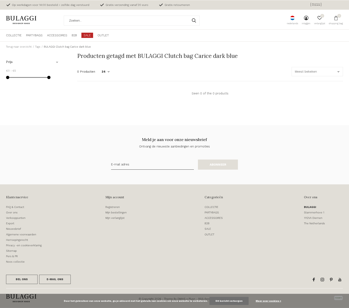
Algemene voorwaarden (21, 234)
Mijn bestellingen (116, 212)
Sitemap (11, 250)
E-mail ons (55, 279)
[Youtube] (339, 279)
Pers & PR (12, 256)
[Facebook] (314, 279)
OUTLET (103, 35)
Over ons (12, 212)
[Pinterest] (331, 279)
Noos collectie (15, 261)
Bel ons (22, 279)
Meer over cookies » (268, 301)
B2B (74, 35)
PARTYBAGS (34, 35)
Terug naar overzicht (19, 46)
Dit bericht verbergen (229, 301)
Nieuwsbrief (13, 228)
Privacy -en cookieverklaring (24, 245)
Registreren (112, 207)
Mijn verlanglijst (115, 217)
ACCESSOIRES (57, 35)
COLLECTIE (14, 35)
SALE (87, 35)
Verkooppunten (15, 217)
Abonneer (218, 164)
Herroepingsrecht (17, 239)
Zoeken (194, 21)
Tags (37, 46)
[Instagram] (322, 279)
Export (10, 223)
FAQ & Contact (15, 207)
